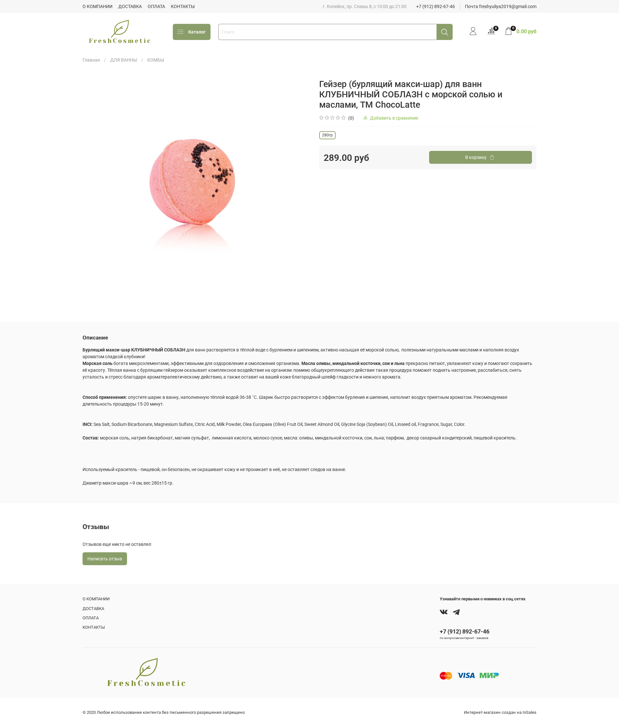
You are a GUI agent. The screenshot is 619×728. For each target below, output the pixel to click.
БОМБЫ (155, 60)
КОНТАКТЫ (183, 6)
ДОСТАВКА (130, 6)
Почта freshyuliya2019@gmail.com (500, 6)
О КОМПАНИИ (98, 6)
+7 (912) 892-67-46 (435, 6)
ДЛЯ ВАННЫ (123, 60)
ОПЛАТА (156, 6)
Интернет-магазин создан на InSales (500, 712)
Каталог (197, 31)
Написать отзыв (104, 558)
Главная (91, 60)
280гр (327, 135)
